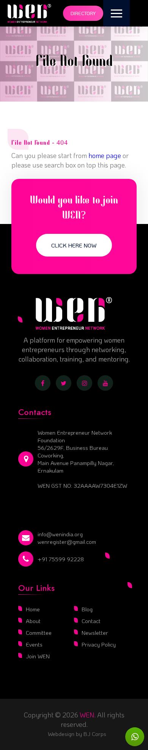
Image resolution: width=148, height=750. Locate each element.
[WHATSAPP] (134, 736)
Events (34, 644)
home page (104, 155)
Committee (39, 632)
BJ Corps (94, 733)
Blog (87, 609)
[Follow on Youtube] (105, 383)
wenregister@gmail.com (67, 541)
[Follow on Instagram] (84, 383)
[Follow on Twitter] (63, 383)
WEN (87, 714)
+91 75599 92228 (61, 559)
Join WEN (38, 656)
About (33, 621)
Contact (91, 621)
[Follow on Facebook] (42, 383)
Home (33, 609)
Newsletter (95, 632)
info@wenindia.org (60, 534)
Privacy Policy (99, 644)
